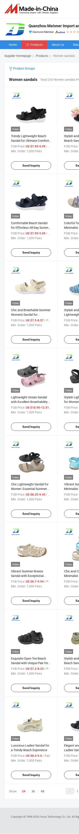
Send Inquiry (31, 165)
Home (13, 45)
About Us (58, 45)
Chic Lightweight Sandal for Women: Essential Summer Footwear (29, 488)
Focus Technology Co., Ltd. (56, 816)
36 (33, 791)
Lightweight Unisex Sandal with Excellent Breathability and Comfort (29, 401)
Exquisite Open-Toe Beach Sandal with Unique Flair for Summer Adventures (29, 663)
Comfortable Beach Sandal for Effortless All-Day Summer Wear (31, 227)
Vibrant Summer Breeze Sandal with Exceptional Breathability (27, 575)
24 (23, 791)
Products (36, 45)
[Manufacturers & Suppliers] (32, 8)
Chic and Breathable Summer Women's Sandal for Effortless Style (30, 314)
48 (42, 791)
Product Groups (24, 68)
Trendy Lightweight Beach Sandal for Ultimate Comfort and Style (30, 140)
